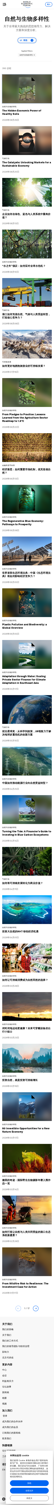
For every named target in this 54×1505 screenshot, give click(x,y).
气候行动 (5, 158)
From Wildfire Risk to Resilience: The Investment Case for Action (25, 1285)
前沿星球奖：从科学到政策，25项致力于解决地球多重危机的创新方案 (26, 733)
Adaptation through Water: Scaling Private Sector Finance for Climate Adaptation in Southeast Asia (24, 679)
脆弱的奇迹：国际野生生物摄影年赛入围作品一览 (26, 1182)
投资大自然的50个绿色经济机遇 (20, 931)
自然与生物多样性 (9, 107)
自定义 (29, 1498)
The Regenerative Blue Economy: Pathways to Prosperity (23, 523)
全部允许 (29, 1491)
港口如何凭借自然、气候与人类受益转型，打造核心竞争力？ (26, 316)
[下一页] (35, 1308)
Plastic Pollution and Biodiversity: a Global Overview (24, 626)
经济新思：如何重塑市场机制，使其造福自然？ (26, 471)
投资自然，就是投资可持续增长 (20, 1080)
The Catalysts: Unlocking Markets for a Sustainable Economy (26, 164)
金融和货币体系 (8, 465)
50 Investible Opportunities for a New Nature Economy (26, 1130)
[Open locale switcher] (3, 1499)
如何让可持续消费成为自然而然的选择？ (25, 979)
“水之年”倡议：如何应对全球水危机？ (24, 265)
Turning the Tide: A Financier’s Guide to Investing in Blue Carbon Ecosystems (26, 833)
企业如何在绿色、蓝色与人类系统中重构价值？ (26, 216)
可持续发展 (6, 362)
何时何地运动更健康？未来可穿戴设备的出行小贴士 (26, 1030)
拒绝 (29, 1483)
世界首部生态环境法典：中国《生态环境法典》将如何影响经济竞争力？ (26, 574)
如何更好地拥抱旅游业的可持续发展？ (24, 365)
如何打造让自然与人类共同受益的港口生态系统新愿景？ (26, 1233)
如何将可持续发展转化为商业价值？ (22, 883)
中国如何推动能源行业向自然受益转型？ (25, 782)
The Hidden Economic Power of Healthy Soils (21, 112)
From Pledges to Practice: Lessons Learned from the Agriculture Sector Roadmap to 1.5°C (25, 417)
